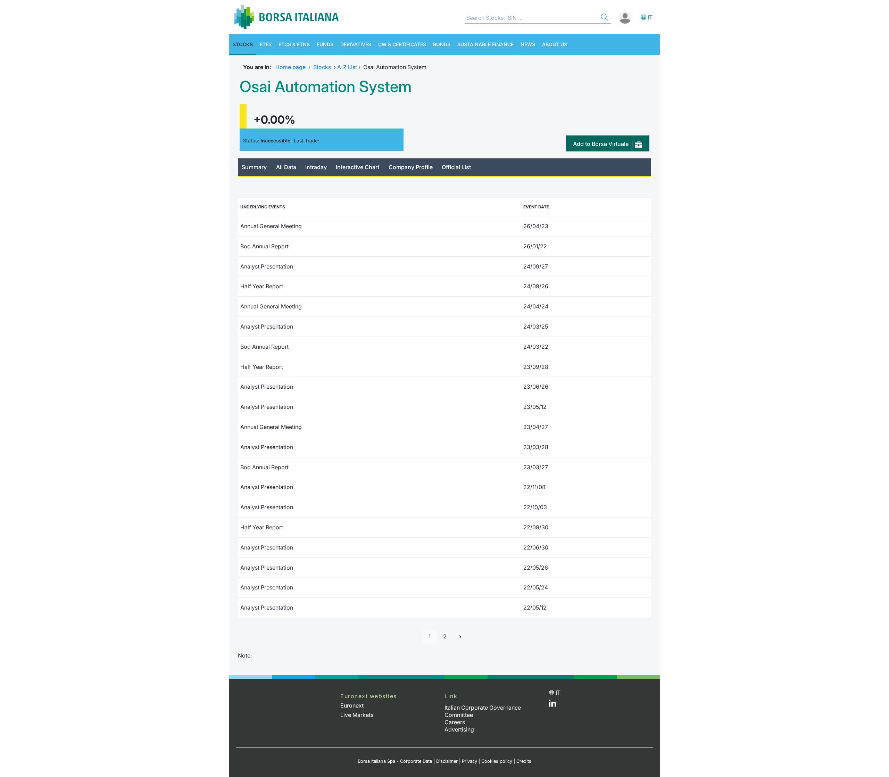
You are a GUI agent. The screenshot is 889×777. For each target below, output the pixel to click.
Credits (523, 761)
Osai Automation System (326, 86)
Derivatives (355, 44)
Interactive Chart (357, 167)
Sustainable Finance (485, 44)
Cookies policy (496, 761)
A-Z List (347, 67)
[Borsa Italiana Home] (286, 17)
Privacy (469, 761)
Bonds (441, 44)
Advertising (459, 729)
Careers (454, 722)
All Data (286, 167)
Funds (325, 44)
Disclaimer (447, 761)
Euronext (352, 705)
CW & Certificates (402, 44)
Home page (290, 67)
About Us (554, 44)
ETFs (266, 44)
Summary (254, 167)
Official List (456, 167)
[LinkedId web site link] (552, 704)
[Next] (460, 636)
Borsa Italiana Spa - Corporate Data (395, 761)
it (650, 17)
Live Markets (356, 714)
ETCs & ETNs (294, 44)
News (528, 44)
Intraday (316, 167)
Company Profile (411, 167)
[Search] (604, 18)
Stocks (243, 44)
